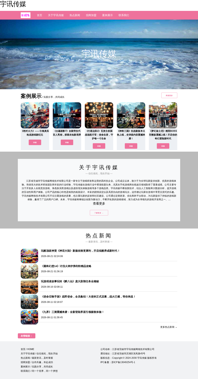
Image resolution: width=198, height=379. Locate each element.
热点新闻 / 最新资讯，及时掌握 (37, 358)
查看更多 (99, 203)
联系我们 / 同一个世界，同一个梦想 (39, 371)
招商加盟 (91, 15)
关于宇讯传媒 (56, 15)
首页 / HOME (27, 349)
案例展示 (107, 15)
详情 (35, 142)
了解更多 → (99, 213)
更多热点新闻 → (168, 327)
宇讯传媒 (13, 4)
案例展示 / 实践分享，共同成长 (37, 366)
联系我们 (124, 15)
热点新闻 (75, 15)
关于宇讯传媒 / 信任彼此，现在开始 (39, 353)
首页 (39, 15)
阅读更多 (169, 95)
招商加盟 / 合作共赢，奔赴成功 (37, 362)
